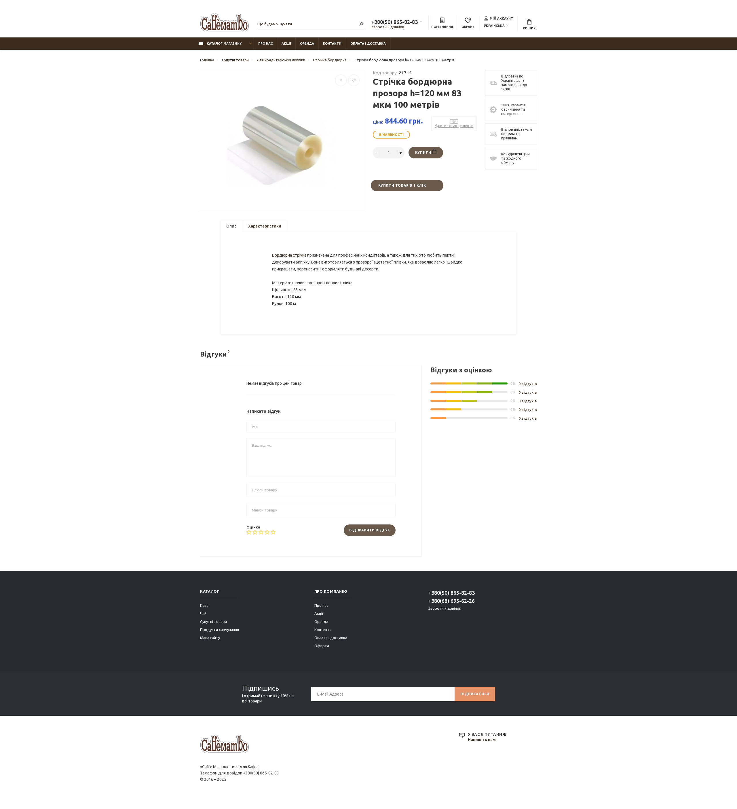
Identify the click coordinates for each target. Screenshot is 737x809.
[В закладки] (354, 80)
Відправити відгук (369, 530)
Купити (423, 152)
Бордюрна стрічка (289, 255)
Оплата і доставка (368, 43)
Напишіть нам (482, 739)
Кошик (529, 28)
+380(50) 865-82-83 (394, 22)
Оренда (307, 43)
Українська (494, 25)
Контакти (332, 43)
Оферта (321, 646)
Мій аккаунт (501, 18)
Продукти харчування (219, 630)
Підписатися (474, 694)
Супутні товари (213, 621)
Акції (286, 43)
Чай (203, 613)
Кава (204, 605)
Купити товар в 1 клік (402, 185)
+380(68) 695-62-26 (451, 601)
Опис (231, 226)
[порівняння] (341, 80)
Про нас (265, 43)
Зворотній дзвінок (387, 27)
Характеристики (264, 226)
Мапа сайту (210, 638)
